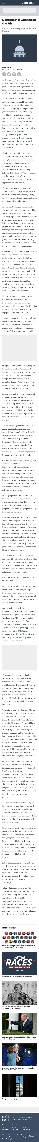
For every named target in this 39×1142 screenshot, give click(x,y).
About (4, 1125)
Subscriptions (26, 1130)
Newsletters (5, 1130)
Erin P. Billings (8, 67)
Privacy (14, 1127)
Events (4, 1127)
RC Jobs (25, 1127)
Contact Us (15, 1125)
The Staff (15, 1130)
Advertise (25, 1125)
